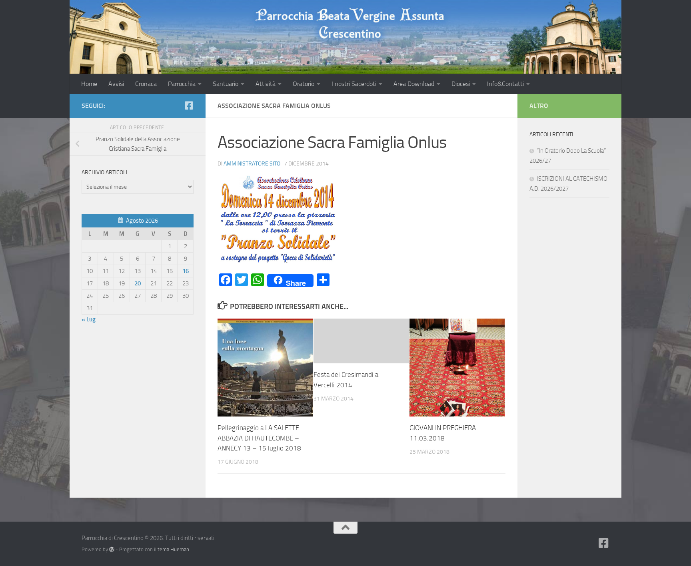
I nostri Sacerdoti (354, 84)
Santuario (225, 84)
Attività (266, 84)
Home (89, 84)
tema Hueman (173, 549)
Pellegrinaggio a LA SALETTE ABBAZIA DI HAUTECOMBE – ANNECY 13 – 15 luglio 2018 (259, 438)
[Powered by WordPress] (111, 549)
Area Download (413, 84)
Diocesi (460, 84)
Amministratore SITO (252, 163)
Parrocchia (182, 84)
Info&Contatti (505, 84)
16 (185, 271)
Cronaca (146, 84)
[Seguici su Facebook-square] (189, 105)
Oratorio (303, 84)
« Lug (89, 319)
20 (137, 283)
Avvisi (116, 84)
